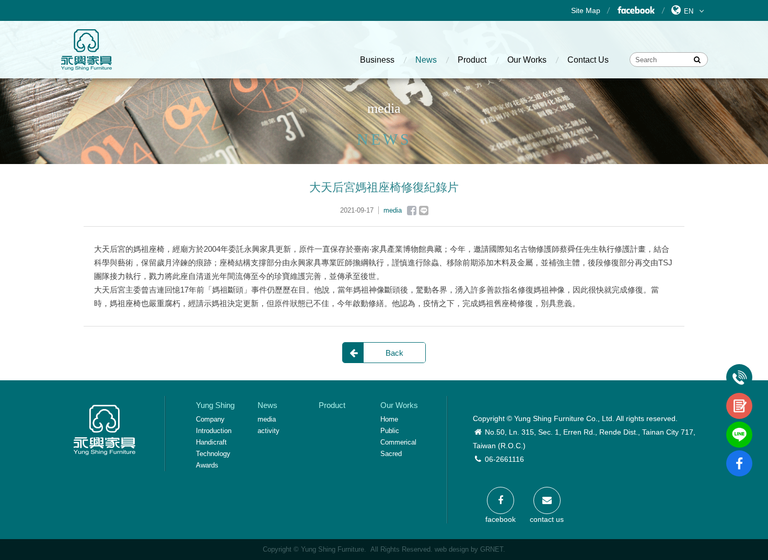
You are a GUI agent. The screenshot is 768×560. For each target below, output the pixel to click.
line (739, 426)
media (267, 419)
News (426, 59)
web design (452, 549)
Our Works (526, 59)
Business (377, 59)
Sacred (391, 454)
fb (739, 454)
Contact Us (588, 59)
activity (269, 431)
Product (472, 59)
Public (389, 431)
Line (423, 210)
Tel (739, 368)
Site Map (585, 10)
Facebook (635, 10)
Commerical (398, 442)
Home (389, 419)
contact (739, 397)
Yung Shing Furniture (86, 50)
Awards (207, 465)
